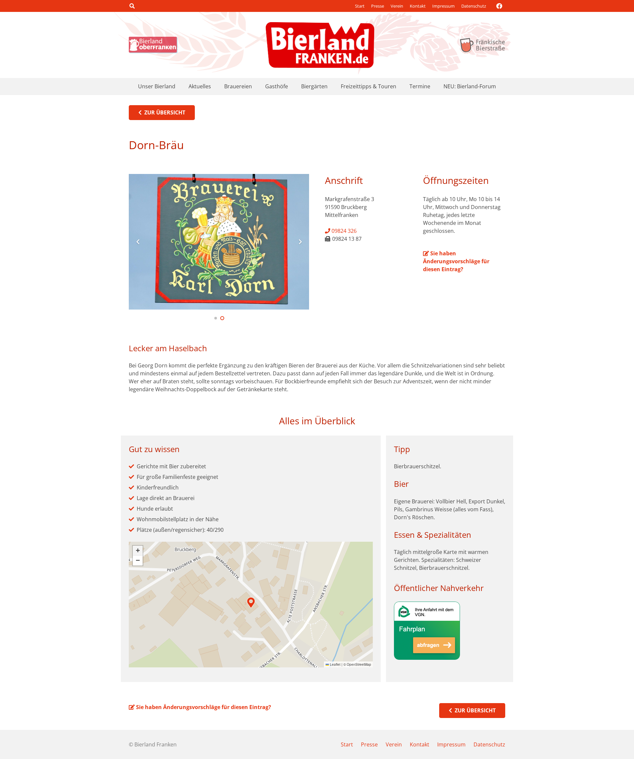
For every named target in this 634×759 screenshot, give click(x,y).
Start (360, 6)
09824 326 (343, 230)
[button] (132, 6)
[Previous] (138, 241)
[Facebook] (499, 6)
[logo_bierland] (155, 45)
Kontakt (418, 6)
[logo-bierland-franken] (319, 45)
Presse (377, 6)
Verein (397, 6)
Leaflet (334, 664)
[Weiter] (300, 241)
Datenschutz (473, 6)
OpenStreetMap (359, 664)
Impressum (443, 6)
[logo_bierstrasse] (482, 45)
